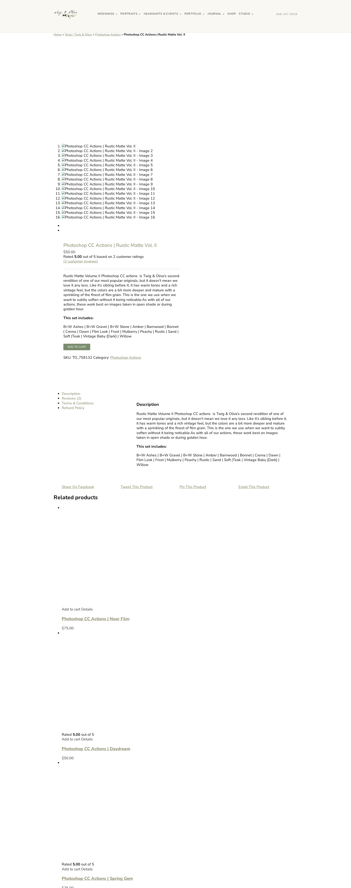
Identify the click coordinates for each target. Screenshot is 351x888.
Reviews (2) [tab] (71, 398)
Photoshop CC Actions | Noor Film (95, 619)
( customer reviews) (80, 261)
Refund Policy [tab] (73, 407)
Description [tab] (71, 393)
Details (87, 609)
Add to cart (76, 347)
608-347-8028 (286, 14)
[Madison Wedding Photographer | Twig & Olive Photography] (66, 3)
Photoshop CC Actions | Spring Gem (97, 878)
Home (58, 34)
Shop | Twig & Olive (78, 34)
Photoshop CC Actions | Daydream (96, 749)
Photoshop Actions (108, 34)
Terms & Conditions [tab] (78, 403)
